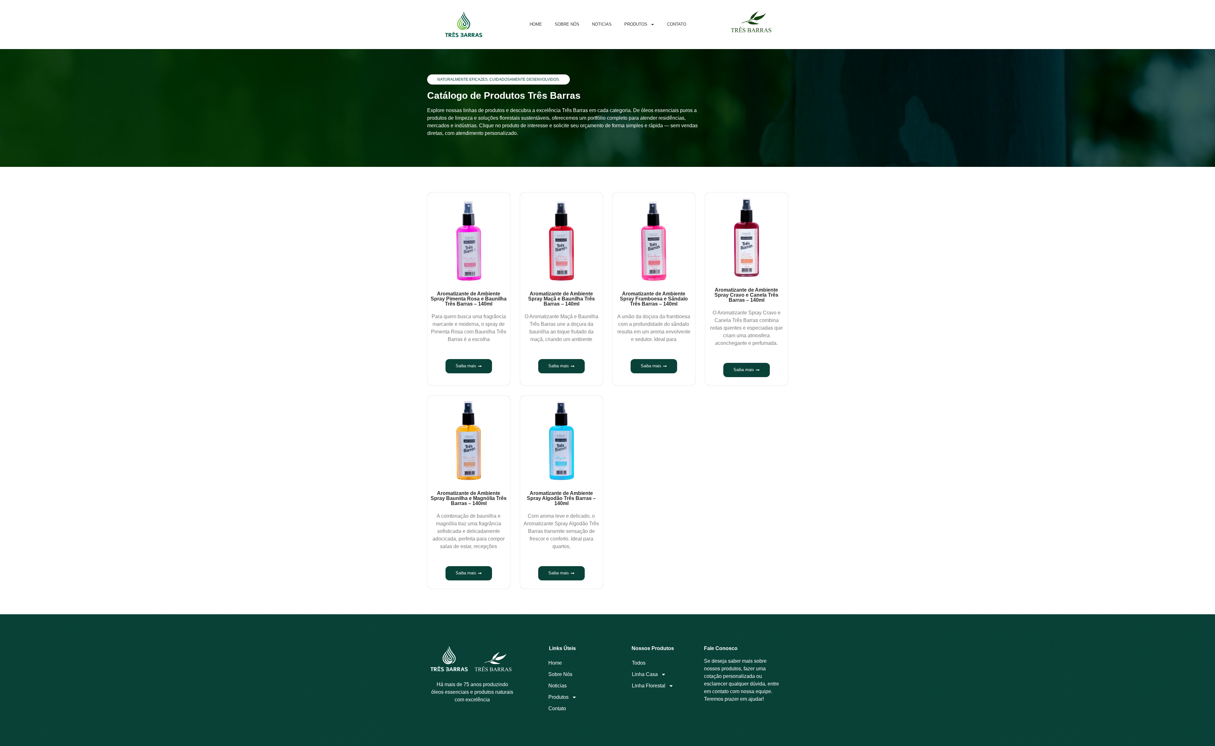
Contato (676, 24)
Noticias (602, 24)
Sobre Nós (567, 24)
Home (536, 24)
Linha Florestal (648, 685)
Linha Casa (645, 674)
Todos (638, 663)
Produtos (635, 24)
